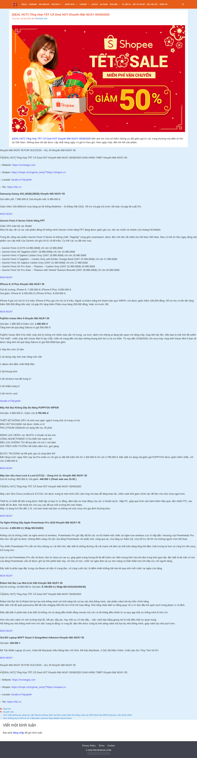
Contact (111, 745)
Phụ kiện (113, 4)
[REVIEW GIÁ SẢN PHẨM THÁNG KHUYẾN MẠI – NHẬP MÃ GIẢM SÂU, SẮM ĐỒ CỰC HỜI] (15, 4)
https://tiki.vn (14, 187)
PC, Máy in (126, 4)
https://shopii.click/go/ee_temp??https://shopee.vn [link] (39, 172)
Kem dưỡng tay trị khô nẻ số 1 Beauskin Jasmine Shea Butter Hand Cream (37, 718)
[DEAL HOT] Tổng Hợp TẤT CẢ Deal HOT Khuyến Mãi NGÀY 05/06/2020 (51, 138)
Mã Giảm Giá (44, 4)
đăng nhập (18, 732)
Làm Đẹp (83, 4)
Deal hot (7, 709)
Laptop (94, 4)
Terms (102, 745)
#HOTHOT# (55, 4)
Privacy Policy (89, 745)
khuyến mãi (8, 712)
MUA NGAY (6, 214)
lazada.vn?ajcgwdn (10, 401)
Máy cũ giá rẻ (139, 4)
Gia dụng (104, 4)
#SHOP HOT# (70, 4)
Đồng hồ (163, 4)
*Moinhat (33, 4)
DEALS (24, 4)
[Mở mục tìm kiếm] (183, 4)
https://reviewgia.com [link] (23, 165)
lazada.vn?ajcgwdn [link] (21, 179)
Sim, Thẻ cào (152, 4)
